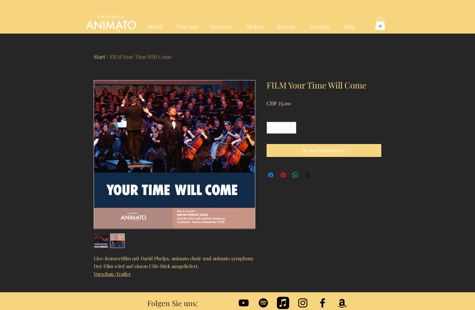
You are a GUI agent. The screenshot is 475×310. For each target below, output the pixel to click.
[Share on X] (307, 175)
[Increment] (291, 127)
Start (99, 56)
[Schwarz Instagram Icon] (303, 303)
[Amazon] (342, 303)
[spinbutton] (281, 127)
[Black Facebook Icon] (322, 303)
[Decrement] (272, 127)
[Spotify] (263, 303)
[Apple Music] (283, 303)
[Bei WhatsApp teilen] (295, 175)
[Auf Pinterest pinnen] (283, 175)
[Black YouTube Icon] (244, 303)
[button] (380, 23)
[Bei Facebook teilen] (271, 175)
